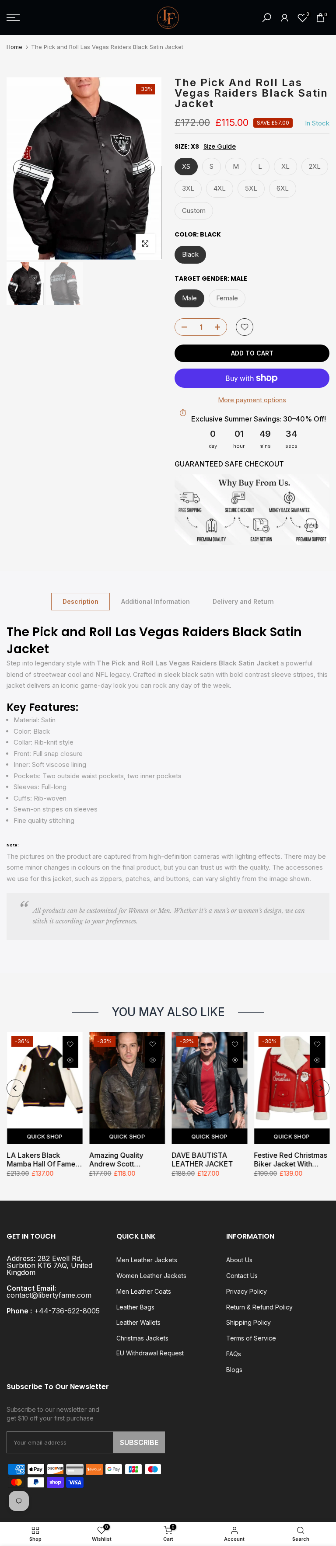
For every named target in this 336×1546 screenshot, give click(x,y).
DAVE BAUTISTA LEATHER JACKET (202, 1159)
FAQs (233, 1354)
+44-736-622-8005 (67, 1310)
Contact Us (242, 1275)
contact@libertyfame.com (49, 1295)
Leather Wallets (138, 1322)
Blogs (234, 1369)
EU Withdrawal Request (150, 1353)
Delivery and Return (243, 601)
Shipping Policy (248, 1322)
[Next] (146, 168)
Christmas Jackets (142, 1338)
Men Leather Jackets (146, 1260)
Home (14, 46)
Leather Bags (135, 1307)
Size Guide (219, 147)
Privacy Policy (246, 1291)
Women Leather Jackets (151, 1275)
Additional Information (155, 601)
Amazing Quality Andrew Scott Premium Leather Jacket (117, 1159)
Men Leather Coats (143, 1291)
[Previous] (22, 168)
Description (80, 601)
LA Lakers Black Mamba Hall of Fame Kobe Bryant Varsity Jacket (41, 1159)
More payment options (252, 400)
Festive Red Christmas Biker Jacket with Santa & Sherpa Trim (290, 1159)
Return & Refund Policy (259, 1307)
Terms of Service (251, 1338)
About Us (239, 1260)
